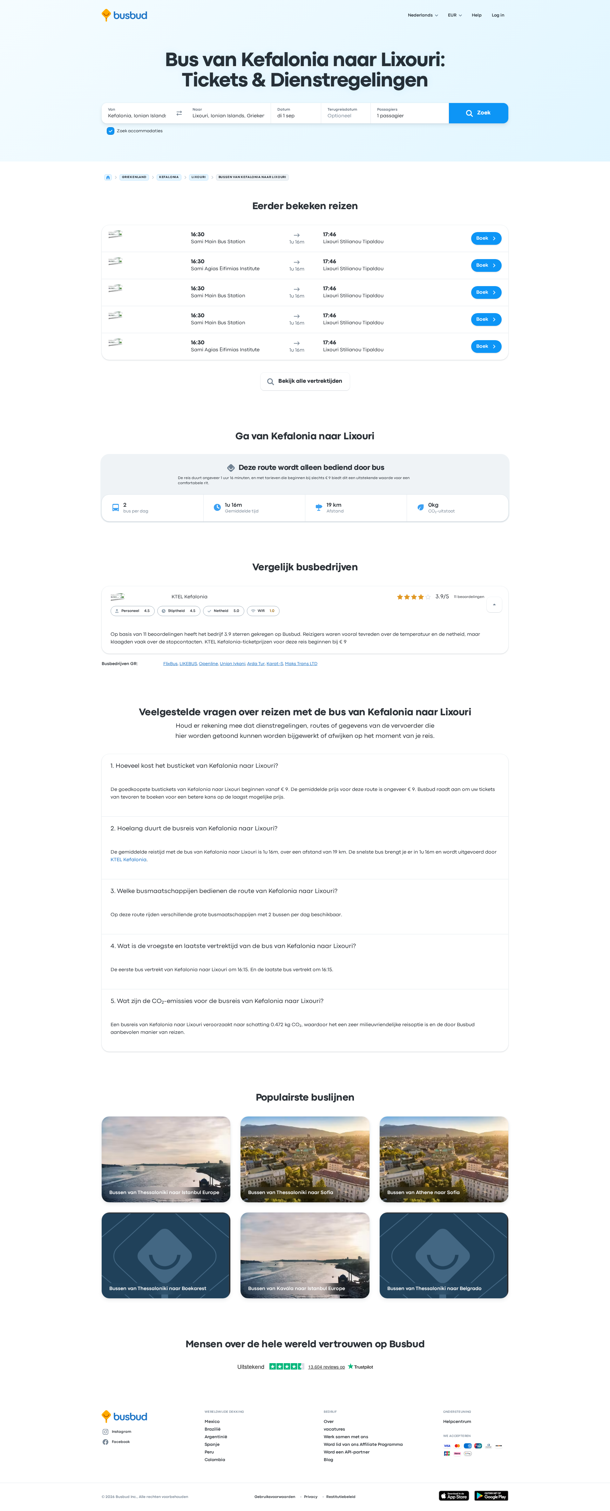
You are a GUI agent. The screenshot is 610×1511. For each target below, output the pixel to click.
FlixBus (170, 664)
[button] (179, 113)
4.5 (147, 611)
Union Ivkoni (232, 664)
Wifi (261, 611)
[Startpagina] (108, 177)
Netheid (221, 611)
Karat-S (275, 664)
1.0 (272, 611)
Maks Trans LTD (301, 664)
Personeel (130, 611)
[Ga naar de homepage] (124, 15)
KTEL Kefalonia (189, 597)
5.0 (236, 611)
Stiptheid (176, 611)
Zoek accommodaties (140, 131)
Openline (208, 664)
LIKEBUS (188, 664)
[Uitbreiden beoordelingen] (494, 604)
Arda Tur (256, 664)
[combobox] (137, 113)
